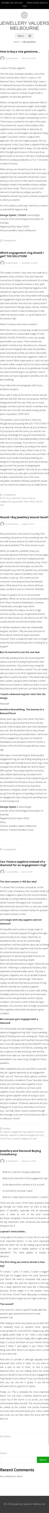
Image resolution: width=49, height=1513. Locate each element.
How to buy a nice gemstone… (20, 51)
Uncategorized (9, 240)
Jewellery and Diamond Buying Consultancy (20, 1152)
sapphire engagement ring (14, 1132)
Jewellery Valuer (22, 501)
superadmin (13, 58)
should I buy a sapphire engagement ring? (18, 1138)
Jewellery (6, 1128)
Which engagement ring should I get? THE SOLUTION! (22, 254)
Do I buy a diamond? (12, 498)
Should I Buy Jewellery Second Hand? (24, 517)
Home (16, 42)
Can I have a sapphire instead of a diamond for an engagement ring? (23, 863)
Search (3, 1453)
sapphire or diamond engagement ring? (26, 1135)
